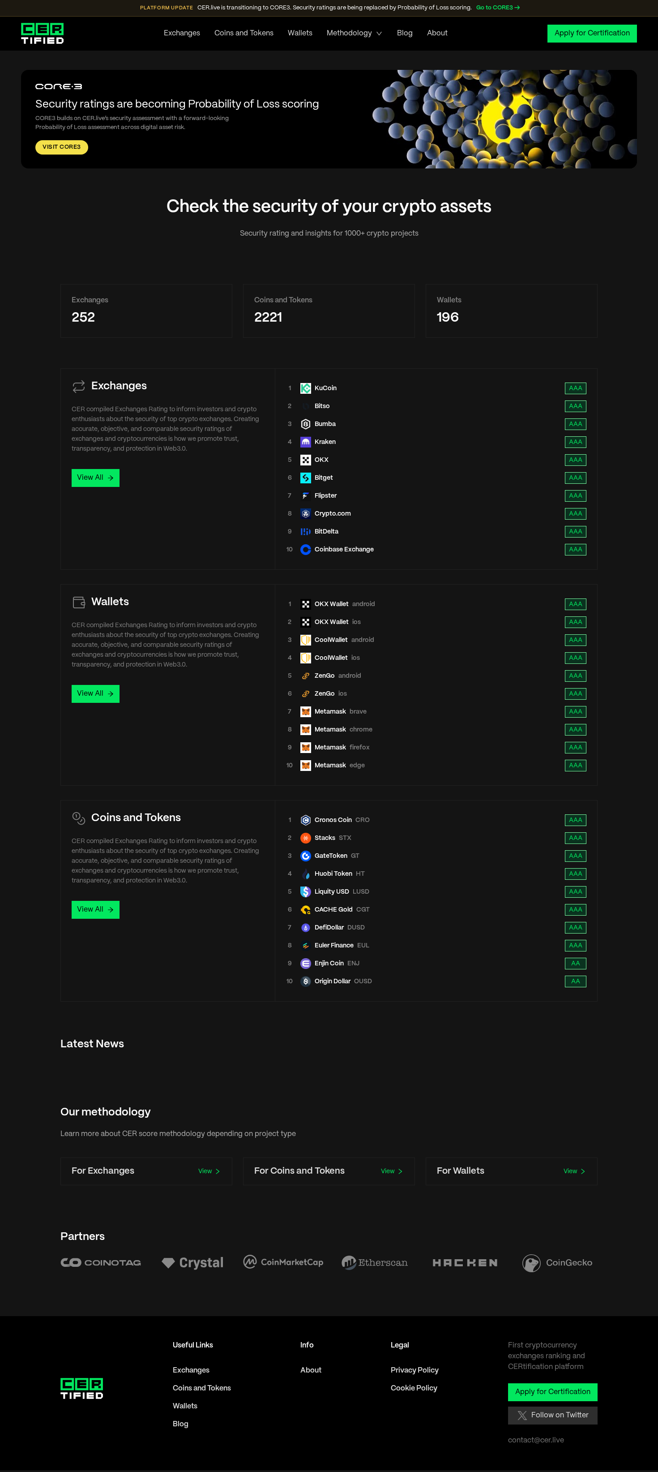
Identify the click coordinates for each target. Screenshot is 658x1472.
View (205, 1171)
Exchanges (182, 33)
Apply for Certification (592, 33)
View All (90, 477)
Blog (405, 33)
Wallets (300, 33)
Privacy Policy (415, 1370)
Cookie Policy (414, 1388)
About (437, 33)
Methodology (349, 33)
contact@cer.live (536, 1440)
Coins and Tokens (243, 33)
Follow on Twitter (560, 1415)
